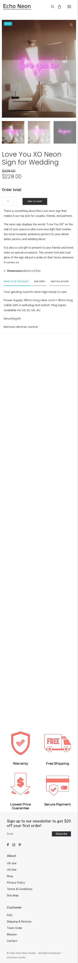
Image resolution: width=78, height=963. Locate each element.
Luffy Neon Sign (39, 616)
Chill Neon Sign (39, 431)
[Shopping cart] (57, 6)
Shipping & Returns (19, 921)
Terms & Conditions (19, 889)
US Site (11, 869)
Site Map (13, 895)
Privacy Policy (16, 882)
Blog (10, 876)
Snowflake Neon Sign (39, 524)
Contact (12, 940)
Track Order (14, 928)
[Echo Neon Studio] (17, 6)
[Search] (51, 6)
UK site (11, 863)
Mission (12, 934)
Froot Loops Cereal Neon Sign (39, 709)
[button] (69, 6)
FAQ (9, 915)
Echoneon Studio (16, 957)
